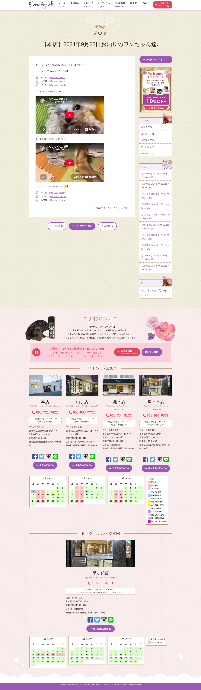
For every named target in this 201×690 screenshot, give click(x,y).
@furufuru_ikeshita (57, 85)
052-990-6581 (102, 583)
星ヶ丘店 (145, 147)
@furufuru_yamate (57, 81)
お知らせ (145, 153)
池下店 (144, 140)
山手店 (144, 134)
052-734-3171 (120, 415)
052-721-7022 (46, 412)
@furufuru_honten (57, 77)
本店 (126, 208)
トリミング (153, 290)
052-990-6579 (157, 415)
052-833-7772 (83, 412)
